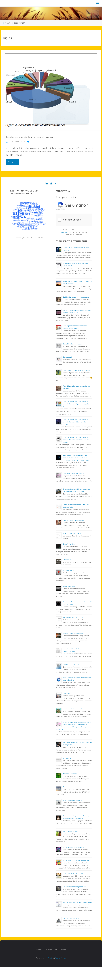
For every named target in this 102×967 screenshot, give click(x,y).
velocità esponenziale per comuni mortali (77, 902)
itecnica (34, 238)
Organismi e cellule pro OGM (73, 873)
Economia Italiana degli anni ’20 (74, 887)
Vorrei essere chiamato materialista (76, 860)
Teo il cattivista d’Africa (71, 831)
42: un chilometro (69, 586)
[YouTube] (51, 183)
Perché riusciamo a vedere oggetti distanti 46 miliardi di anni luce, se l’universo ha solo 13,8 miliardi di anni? (76, 457)
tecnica (79, 230)
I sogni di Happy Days (71, 664)
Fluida (50, 958)
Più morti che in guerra (71, 918)
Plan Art (64, 232)
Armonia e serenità (70, 774)
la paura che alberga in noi (72, 800)
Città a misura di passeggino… (73, 520)
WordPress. (60, 958)
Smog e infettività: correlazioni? (74, 633)
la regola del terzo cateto (71, 533)
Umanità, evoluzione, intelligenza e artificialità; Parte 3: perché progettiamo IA (77, 403)
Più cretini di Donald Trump (72, 617)
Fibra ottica (67, 560)
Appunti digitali (68, 570)
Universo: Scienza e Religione (73, 847)
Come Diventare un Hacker (72, 344)
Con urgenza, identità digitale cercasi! (76, 370)
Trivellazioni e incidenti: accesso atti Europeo (29, 137)
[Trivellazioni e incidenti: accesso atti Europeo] (51, 90)
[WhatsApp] (55, 183)
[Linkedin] (46, 183)
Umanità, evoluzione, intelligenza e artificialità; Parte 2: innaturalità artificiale (75, 421)
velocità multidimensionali (72, 709)
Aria (64, 787)
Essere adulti (67, 357)
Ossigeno (66, 693)
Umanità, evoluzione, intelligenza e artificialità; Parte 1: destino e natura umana (76, 439)
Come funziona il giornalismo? (73, 473)
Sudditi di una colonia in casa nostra (76, 297)
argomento (67, 758)
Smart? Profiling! (69, 544)
